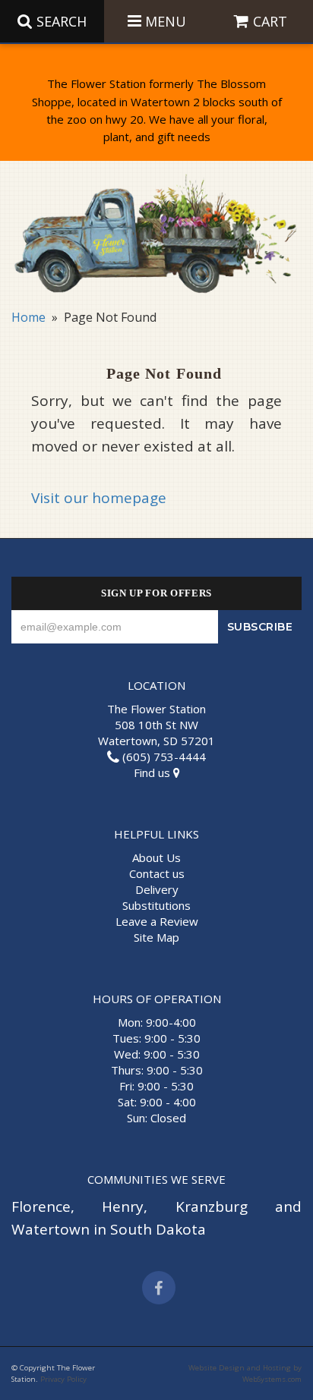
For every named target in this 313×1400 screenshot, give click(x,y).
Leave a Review (156, 921)
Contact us (157, 873)
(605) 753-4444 (162, 756)
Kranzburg (211, 1206)
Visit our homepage (98, 498)
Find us (153, 772)
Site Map (156, 937)
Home (28, 317)
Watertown (50, 1229)
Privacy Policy (63, 1379)
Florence (41, 1206)
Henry (123, 1206)
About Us (156, 857)
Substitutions (156, 905)
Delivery (157, 889)
